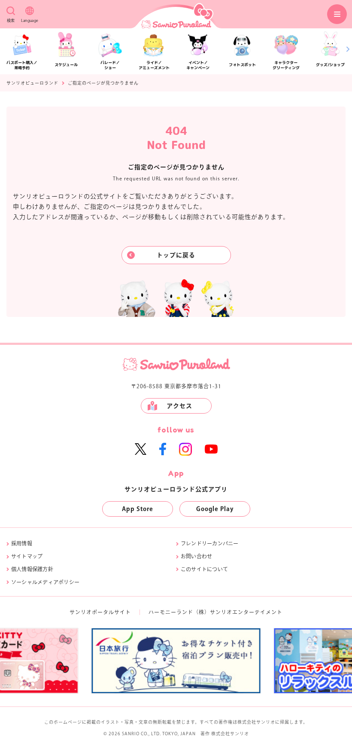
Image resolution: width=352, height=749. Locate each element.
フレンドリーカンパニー (210, 543)
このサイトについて (204, 569)
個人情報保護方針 (32, 569)
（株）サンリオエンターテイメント (237, 612)
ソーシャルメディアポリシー (45, 582)
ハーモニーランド (171, 612)
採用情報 (21, 543)
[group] (243, 661)
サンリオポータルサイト (100, 612)
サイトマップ (26, 556)
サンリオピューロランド (32, 83)
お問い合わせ (196, 556)
